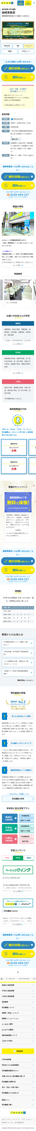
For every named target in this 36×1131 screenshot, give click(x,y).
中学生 (18, 858)
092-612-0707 (18, 119)
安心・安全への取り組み (10, 1087)
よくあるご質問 (7, 1024)
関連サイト (6, 1100)
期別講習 (5, 1002)
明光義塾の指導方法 (9, 1081)
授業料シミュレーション (10, 1018)
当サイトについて (6, 1119)
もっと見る (17, 265)
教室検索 (20, 1051)
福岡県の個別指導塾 (24, 978)
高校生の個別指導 (8, 985)
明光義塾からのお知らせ (10, 1093)
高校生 (29, 858)
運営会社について (6, 1122)
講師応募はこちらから (25, 680)
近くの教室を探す (10, 978)
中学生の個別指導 (8, 991)
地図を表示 (15, 139)
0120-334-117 (19, 194)
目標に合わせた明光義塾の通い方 (13, 1076)
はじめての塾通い (8, 1030)
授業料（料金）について (10, 1013)
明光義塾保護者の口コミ (10, 1070)
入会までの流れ (7, 1041)
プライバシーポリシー (27, 1119)
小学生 (7, 858)
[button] (34, 3)
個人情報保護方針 (19, 1122)
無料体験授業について (9, 1035)
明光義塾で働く (7, 1104)
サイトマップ (16, 1119)
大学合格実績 (6, 1059)
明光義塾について (8, 1007)
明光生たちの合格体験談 (10, 1065)
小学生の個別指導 (8, 996)
